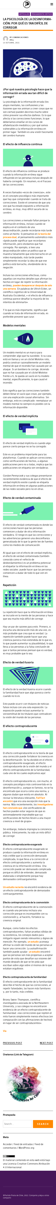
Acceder (7, 1144)
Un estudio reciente (13, 887)
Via (4, 1030)
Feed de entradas (23, 1144)
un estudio (33, 941)
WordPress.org (26, 1147)
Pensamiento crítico (42, 14)
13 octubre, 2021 (11, 43)
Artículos (24, 14)
